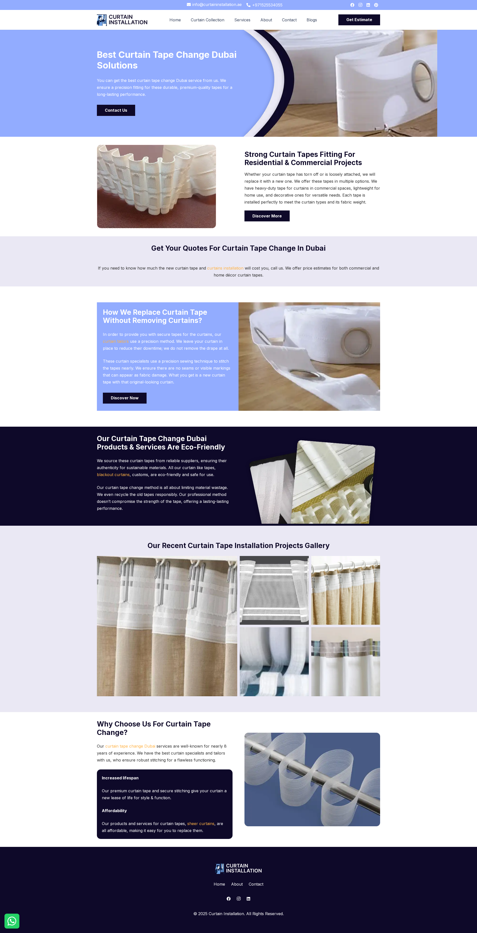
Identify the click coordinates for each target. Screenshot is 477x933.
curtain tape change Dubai (130, 746)
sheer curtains (200, 823)
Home (219, 884)
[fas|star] (11, 921)
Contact (256, 884)
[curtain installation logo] (122, 20)
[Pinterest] (376, 5)
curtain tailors (116, 341)
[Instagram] (360, 5)
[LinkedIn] (368, 5)
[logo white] (238, 868)
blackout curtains (113, 474)
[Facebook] (352, 5)
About (237, 884)
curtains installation (224, 268)
